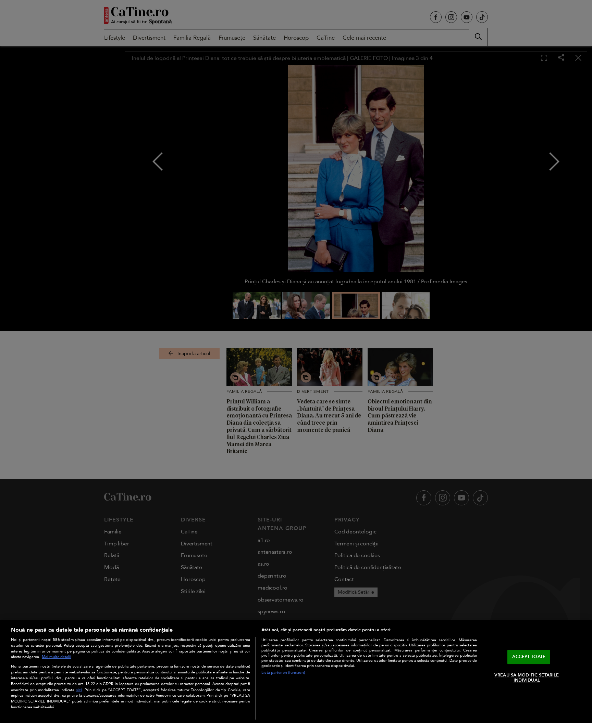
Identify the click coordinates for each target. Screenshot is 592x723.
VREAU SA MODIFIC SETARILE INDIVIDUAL (526, 678)
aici (79, 690)
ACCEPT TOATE (528, 657)
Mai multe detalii (56, 656)
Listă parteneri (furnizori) (283, 672)
